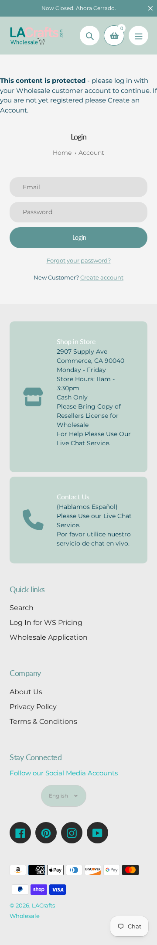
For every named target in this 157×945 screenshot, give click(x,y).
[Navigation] (138, 35)
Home (62, 153)
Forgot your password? (79, 260)
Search (22, 608)
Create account (101, 277)
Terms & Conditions (43, 721)
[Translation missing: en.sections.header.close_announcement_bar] (150, 8)
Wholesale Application (49, 637)
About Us (26, 692)
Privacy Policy (33, 707)
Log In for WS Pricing (46, 622)
